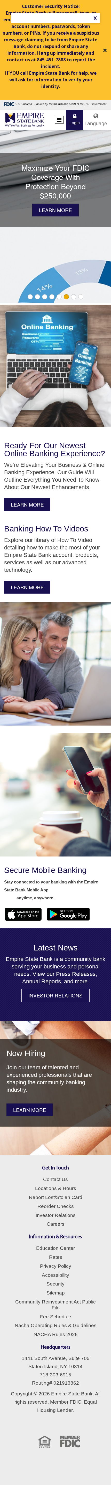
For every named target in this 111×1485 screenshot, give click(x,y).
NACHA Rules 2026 (56, 1334)
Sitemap (55, 1293)
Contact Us (55, 1179)
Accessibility (55, 1275)
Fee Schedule (55, 1316)
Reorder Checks (55, 1206)
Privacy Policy (55, 1266)
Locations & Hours (55, 1188)
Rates (55, 1257)
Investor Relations (56, 1215)
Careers (56, 1224)
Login (74, 123)
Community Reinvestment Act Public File (55, 1304)
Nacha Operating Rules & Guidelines (56, 1325)
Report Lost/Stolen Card (55, 1197)
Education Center (55, 1248)
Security (55, 1284)
